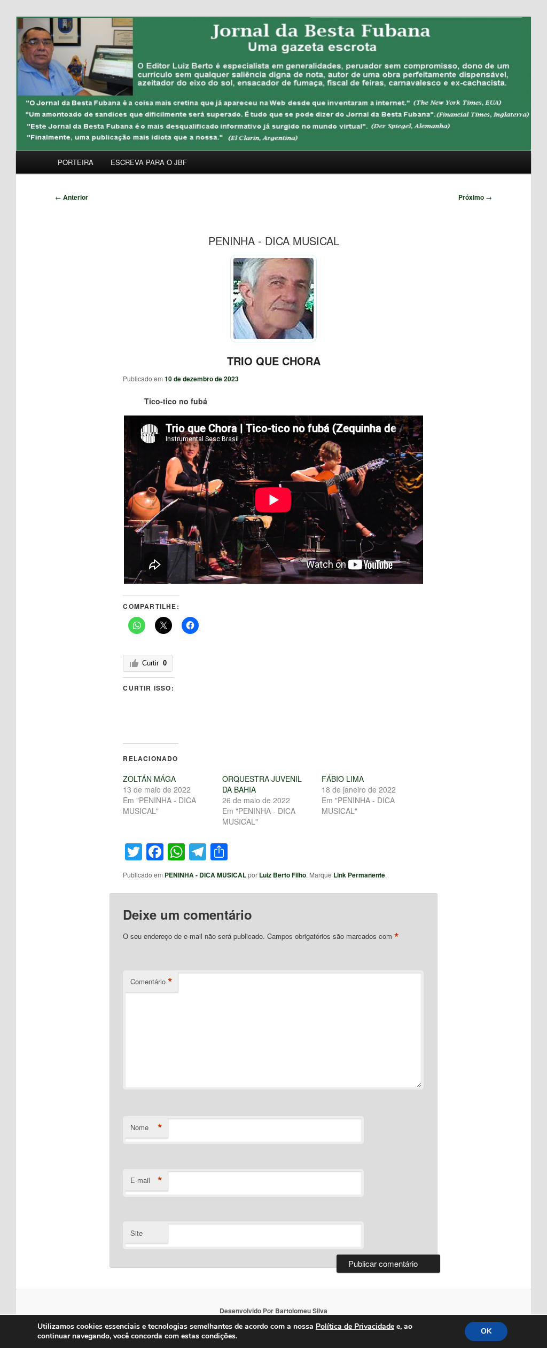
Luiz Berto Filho (282, 875)
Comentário (151, 981)
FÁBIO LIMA (343, 778)
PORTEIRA (75, 162)
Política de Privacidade (355, 1326)
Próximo (475, 197)
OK (486, 1331)
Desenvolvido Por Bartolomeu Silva (273, 1310)
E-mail (146, 1180)
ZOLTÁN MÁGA (149, 778)
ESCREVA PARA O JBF (149, 162)
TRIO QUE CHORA (274, 361)
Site (136, 1233)
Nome (146, 1127)
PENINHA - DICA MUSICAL (205, 875)
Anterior (71, 197)
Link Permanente (359, 875)
